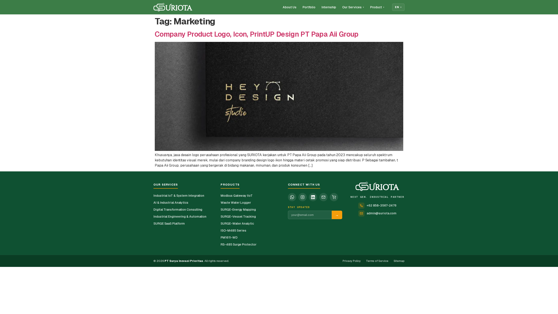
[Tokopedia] (334, 197)
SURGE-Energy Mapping (238, 210)
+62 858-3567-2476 (381, 205)
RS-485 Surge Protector (238, 244)
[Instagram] (302, 197)
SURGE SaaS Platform (169, 223)
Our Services (353, 7)
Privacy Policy (352, 261)
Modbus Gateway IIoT (236, 196)
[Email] (323, 197)
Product (377, 7)
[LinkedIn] (313, 197)
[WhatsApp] (292, 197)
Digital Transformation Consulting (177, 210)
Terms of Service (377, 261)
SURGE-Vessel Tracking (238, 216)
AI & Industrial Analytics (170, 203)
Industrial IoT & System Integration (178, 196)
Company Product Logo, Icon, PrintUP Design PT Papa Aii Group (257, 34)
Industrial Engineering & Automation (179, 216)
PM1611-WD (229, 237)
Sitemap (399, 261)
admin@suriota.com (381, 213)
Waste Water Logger (236, 203)
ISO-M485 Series (233, 230)
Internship (329, 7)
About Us (289, 7)
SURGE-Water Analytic (237, 223)
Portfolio (309, 7)
